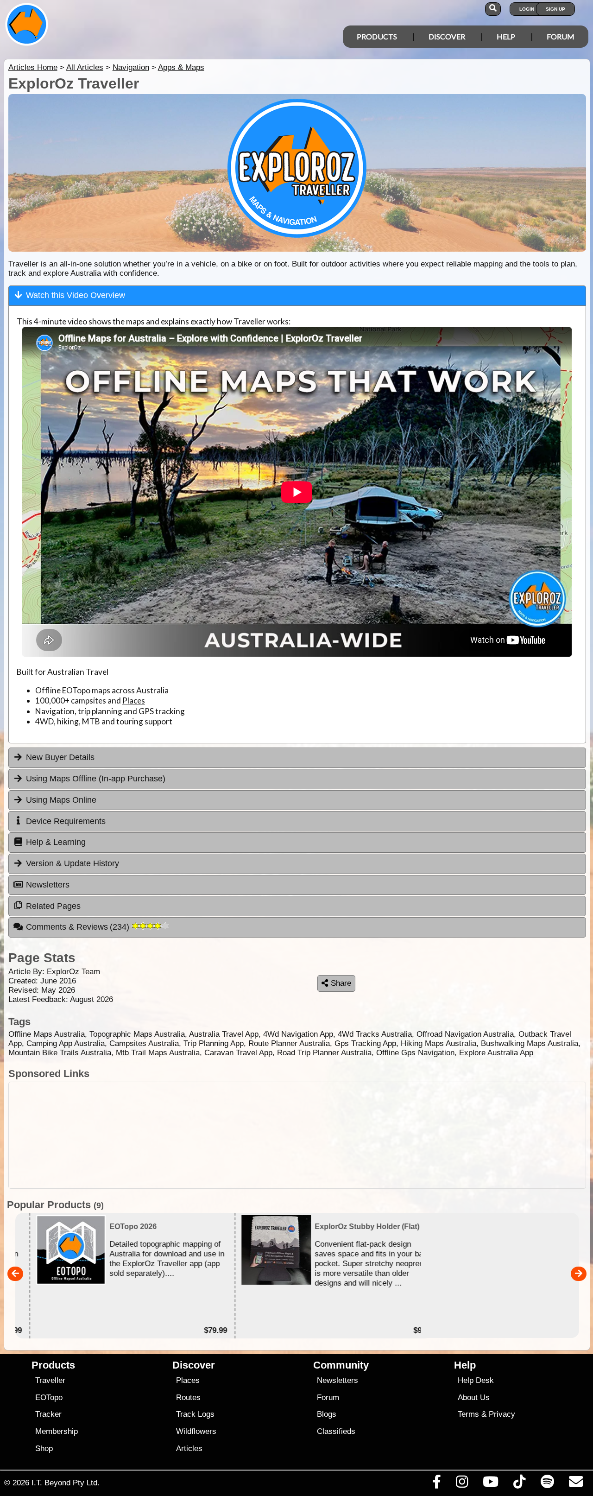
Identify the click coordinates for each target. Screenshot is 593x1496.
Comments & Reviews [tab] (79, 927)
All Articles (84, 67)
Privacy (502, 1414)
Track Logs (195, 1414)
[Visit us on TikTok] (519, 1484)
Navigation (131, 67)
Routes (188, 1397)
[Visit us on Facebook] (436, 1484)
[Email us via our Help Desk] (575, 1484)
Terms (468, 1414)
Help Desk (476, 1380)
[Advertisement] (297, 1135)
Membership (56, 1431)
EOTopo (76, 690)
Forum (560, 36)
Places (133, 700)
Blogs (326, 1414)
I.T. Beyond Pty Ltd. (66, 1482)
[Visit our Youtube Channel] (490, 1484)
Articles (189, 1448)
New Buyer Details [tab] (60, 757)
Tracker (48, 1414)
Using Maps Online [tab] (61, 800)
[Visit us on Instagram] (461, 1484)
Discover (447, 36)
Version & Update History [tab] (72, 863)
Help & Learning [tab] (56, 842)
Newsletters (337, 1380)
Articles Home (32, 67)
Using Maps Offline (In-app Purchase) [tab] (95, 778)
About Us (474, 1397)
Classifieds (336, 1431)
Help (506, 36)
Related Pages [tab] (53, 906)
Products (377, 36)
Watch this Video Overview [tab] (75, 295)
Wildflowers (196, 1431)
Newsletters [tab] (47, 884)
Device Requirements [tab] (66, 821)
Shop (44, 1448)
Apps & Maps (181, 67)
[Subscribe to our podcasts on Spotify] (547, 1484)
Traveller (50, 1380)
